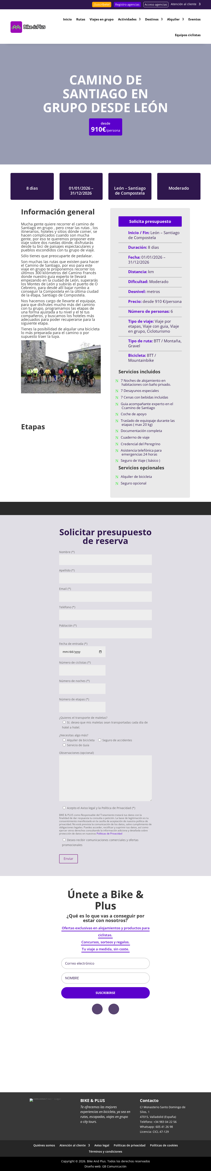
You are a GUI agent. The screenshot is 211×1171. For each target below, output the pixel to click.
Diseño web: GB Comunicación (105, 1166)
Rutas (80, 19)
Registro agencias (127, 4)
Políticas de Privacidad (109, 833)
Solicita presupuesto (150, 221)
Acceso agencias (156, 4)
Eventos (194, 19)
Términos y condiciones (105, 1151)
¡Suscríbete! (102, 4)
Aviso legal (101, 1145)
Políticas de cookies (164, 1145)
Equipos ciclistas (187, 35)
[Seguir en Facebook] (97, 1009)
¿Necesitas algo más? (73, 735)
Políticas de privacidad (129, 1145)
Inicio (67, 19)
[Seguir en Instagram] (113, 1009)
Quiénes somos (44, 1145)
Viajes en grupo (102, 19)
